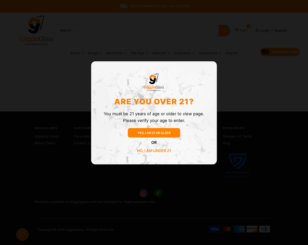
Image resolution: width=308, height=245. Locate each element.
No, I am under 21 (154, 150)
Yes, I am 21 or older (154, 133)
